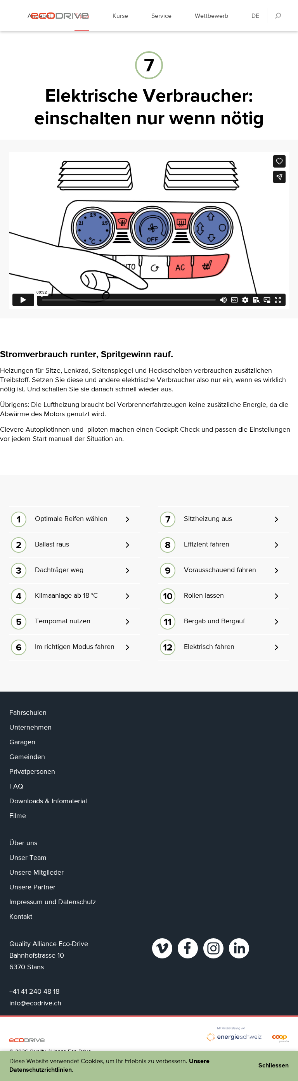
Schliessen (273, 1066)
